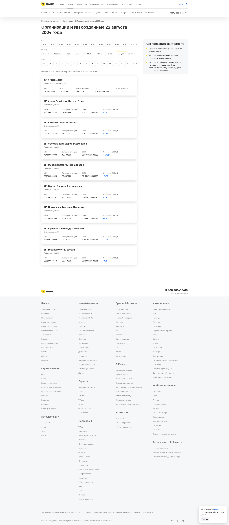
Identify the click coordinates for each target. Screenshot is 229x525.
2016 (125, 44)
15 (128, 63)
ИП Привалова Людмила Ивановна (64, 207)
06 (74, 63)
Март (68, 54)
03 (56, 63)
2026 (45, 44)
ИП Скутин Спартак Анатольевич (63, 186)
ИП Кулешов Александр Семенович (64, 228)
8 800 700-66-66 (176, 290)
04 (62, 63)
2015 (133, 44)
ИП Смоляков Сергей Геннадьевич (64, 165)
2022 (77, 44)
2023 (69, 44)
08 (86, 63)
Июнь (99, 54)
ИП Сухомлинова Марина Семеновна (65, 143)
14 (122, 63)
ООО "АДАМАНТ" (53, 80)
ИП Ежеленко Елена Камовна (61, 122)
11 (104, 63)
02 (50, 63)
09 (92, 63)
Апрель (78, 54)
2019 (101, 44)
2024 (61, 44)
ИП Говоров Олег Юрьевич (59, 249)
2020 (93, 44)
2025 (53, 44)
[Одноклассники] (177, 520)
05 (68, 63)
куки (216, 509)
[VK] (172, 520)
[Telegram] (182, 520)
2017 (117, 44)
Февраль (57, 54)
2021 (85, 44)
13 (116, 63)
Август (121, 54)
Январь (46, 54)
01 (44, 63)
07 (80, 63)
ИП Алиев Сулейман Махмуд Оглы (64, 101)
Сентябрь (132, 54)
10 (98, 63)
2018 (109, 44)
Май (89, 54)
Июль (110, 54)
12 (110, 63)
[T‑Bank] (47, 4)
